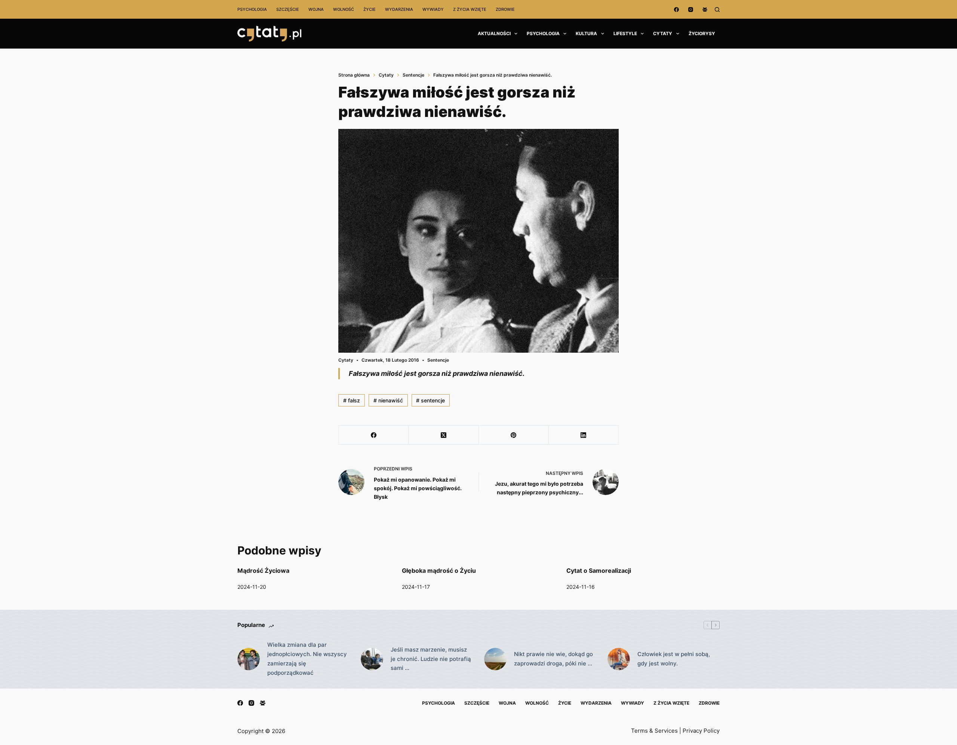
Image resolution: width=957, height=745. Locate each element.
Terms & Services (654, 730)
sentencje (430, 400)
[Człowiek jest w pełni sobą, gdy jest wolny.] (618, 659)
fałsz (351, 400)
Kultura (586, 33)
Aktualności (494, 33)
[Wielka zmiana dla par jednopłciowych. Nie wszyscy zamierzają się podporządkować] (248, 659)
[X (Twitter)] (443, 435)
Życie (369, 9)
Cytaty (662, 33)
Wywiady (433, 9)
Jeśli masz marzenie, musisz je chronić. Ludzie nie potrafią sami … (431, 659)
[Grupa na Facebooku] (704, 9)
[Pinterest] (514, 435)
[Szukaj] (717, 9)
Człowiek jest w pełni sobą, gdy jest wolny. (673, 658)
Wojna (316, 9)
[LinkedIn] (584, 435)
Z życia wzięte (469, 9)
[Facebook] (676, 9)
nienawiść (388, 400)
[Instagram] (690, 9)
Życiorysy (702, 33)
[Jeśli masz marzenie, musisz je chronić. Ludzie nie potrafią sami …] (372, 659)
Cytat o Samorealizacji (598, 570)
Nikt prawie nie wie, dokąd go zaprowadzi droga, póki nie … (553, 658)
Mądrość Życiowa (263, 570)
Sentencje (438, 360)
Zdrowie (505, 9)
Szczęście (287, 9)
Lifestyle (625, 33)
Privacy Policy (701, 730)
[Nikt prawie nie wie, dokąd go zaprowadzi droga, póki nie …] (495, 659)
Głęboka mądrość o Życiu (439, 570)
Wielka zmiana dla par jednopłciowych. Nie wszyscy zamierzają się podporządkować (307, 658)
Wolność (343, 9)
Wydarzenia (399, 9)
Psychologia (252, 9)
